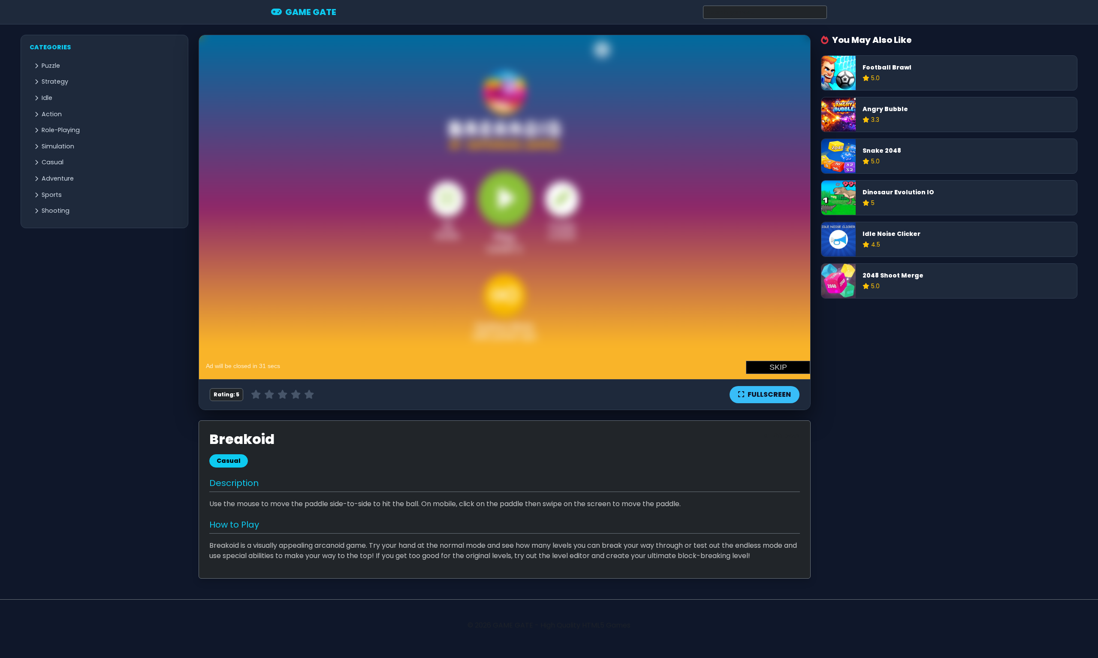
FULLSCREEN (769, 394)
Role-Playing (61, 130)
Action (52, 114)
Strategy (55, 81)
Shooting (55, 210)
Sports (52, 194)
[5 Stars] (309, 394)
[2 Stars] (269, 394)
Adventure (58, 178)
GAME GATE (310, 12)
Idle (47, 98)
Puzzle (51, 65)
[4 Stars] (296, 394)
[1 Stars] (256, 394)
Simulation (58, 146)
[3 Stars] (282, 394)
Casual (52, 162)
